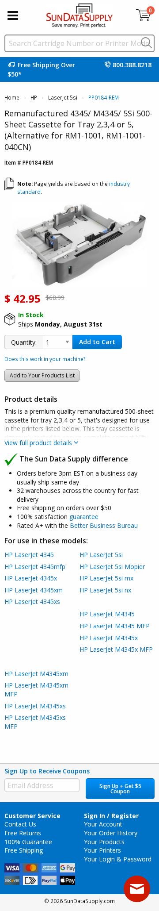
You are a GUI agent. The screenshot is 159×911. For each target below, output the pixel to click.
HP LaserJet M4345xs (35, 706)
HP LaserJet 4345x (30, 578)
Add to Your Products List (42, 375)
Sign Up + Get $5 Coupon (120, 788)
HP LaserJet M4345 (107, 614)
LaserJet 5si (62, 97)
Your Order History (110, 833)
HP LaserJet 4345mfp (34, 566)
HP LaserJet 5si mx (106, 578)
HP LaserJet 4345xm (33, 590)
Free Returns (22, 833)
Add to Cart (97, 342)
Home (11, 97)
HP (33, 97)
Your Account (103, 824)
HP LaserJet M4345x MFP (116, 649)
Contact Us (20, 824)
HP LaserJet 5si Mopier (112, 566)
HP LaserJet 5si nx (105, 590)
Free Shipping (23, 850)
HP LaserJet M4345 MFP (115, 626)
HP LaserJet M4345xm (36, 673)
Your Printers (102, 850)
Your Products (104, 842)
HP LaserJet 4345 (29, 554)
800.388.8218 (132, 65)
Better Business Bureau (104, 525)
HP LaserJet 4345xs (32, 601)
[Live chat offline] (137, 889)
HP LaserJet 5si (101, 554)
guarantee (83, 516)
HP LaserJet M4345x (109, 638)
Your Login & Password (117, 859)
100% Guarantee (28, 842)
